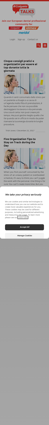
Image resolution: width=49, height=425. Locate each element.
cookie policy (23, 217)
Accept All (24, 227)
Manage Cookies (24, 236)
